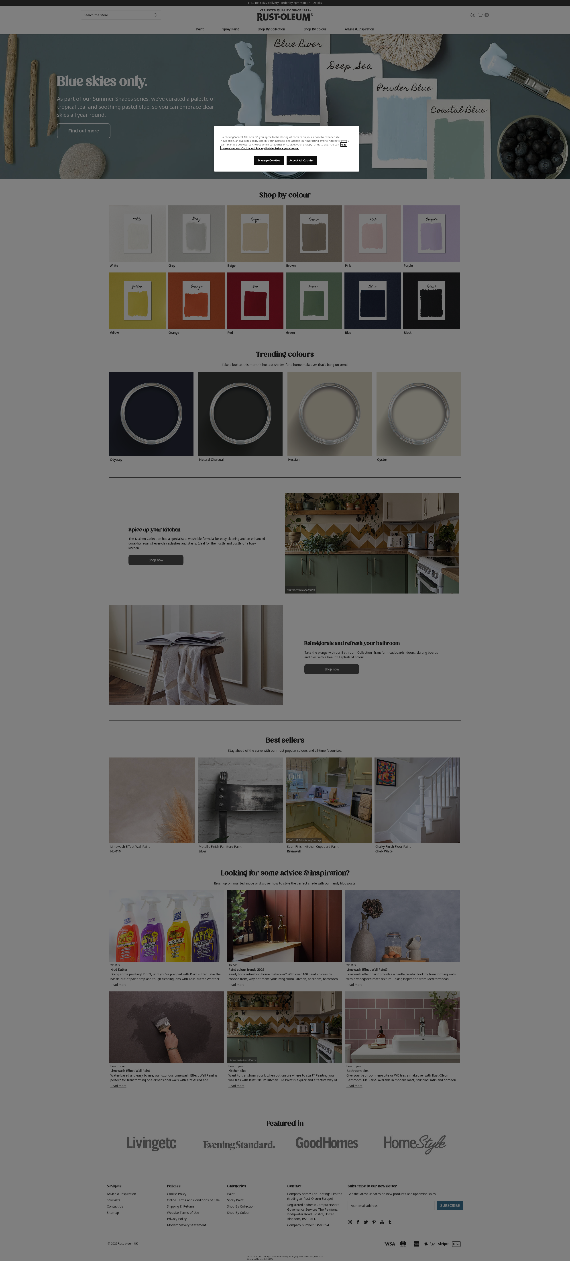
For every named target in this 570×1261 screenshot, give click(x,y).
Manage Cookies (269, 160)
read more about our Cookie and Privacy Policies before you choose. (283, 146)
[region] (286, 149)
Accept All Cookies (301, 160)
